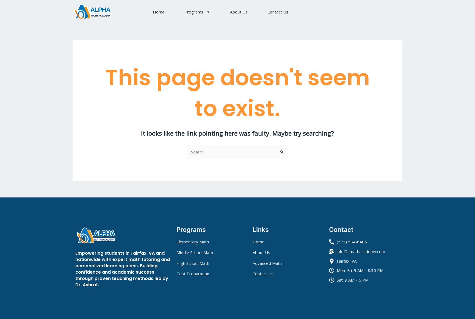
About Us (239, 12)
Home (159, 12)
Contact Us (277, 12)
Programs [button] (193, 12)
